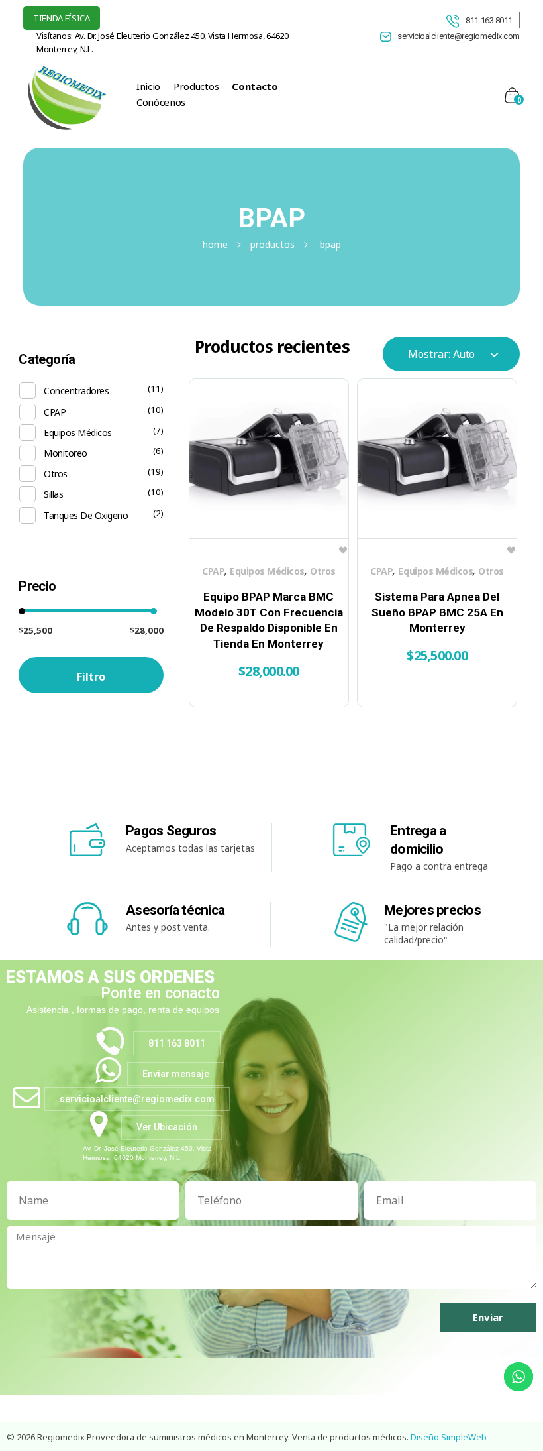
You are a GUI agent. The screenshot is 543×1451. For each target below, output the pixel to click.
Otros (323, 571)
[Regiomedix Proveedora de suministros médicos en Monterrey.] (66, 93)
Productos (272, 244)
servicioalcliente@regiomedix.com (137, 1099)
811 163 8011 (489, 20)
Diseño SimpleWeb (449, 1437)
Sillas (53, 494)
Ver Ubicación (166, 1127)
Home (215, 244)
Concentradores (76, 390)
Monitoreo (65, 453)
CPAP (213, 571)
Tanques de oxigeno (86, 515)
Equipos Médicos (267, 571)
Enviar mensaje (175, 1074)
